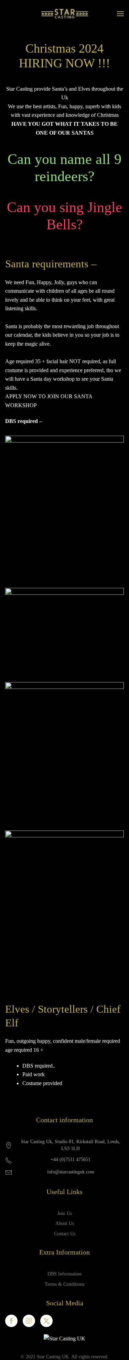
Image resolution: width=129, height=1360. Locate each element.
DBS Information (64, 1274)
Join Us (64, 1213)
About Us (64, 1223)
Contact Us (64, 1233)
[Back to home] (64, 13)
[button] (120, 13)
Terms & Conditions (64, 1284)
